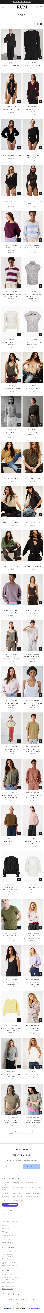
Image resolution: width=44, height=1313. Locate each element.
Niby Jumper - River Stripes (33, 249)
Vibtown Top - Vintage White (32, 704)
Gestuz (32, 608)
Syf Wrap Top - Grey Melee (11, 434)
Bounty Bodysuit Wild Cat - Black (33, 203)
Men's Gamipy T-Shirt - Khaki (11, 937)
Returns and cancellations (9, 1242)
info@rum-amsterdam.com (9, 1265)
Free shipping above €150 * (22, 2)
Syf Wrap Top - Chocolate (33, 434)
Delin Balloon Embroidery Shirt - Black (11, 890)
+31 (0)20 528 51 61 (8, 1263)
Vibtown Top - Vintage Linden (11, 750)
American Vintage (11, 245)
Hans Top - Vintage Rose (33, 843)
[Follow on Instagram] (8, 1294)
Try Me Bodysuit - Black (11, 156)
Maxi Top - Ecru (32, 1074)
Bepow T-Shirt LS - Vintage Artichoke (11, 658)
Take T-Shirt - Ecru (11, 523)
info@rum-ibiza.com (7, 1288)
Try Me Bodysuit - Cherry (32, 111)
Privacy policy (6, 1228)
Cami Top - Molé (32, 611)
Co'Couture (33, 291)
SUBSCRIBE (31, 1166)
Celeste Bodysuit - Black (11, 203)
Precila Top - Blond (11, 479)
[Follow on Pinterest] (14, 1294)
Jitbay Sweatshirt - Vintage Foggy (33, 1029)
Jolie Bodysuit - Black (11, 110)
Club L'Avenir (11, 63)
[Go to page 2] (33, 1131)
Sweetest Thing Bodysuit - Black (33, 157)
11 (28, 1131)
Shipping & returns (7, 1235)
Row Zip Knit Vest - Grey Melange (33, 343)
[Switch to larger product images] (37, 24)
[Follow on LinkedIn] (24, 1294)
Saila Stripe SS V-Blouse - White (33, 889)
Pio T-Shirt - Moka (32, 479)
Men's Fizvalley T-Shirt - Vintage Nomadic (33, 750)
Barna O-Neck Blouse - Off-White (11, 343)
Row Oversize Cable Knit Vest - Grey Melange (32, 296)
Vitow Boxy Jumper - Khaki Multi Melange (32, 1122)
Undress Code (11, 107)
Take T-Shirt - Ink (32, 523)
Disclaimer (5, 1225)
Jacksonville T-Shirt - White (33, 658)
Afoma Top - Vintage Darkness (11, 983)
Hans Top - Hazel (11, 842)
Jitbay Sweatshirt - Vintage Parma (33, 983)
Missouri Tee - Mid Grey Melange (11, 1075)
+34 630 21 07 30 (8, 1286)
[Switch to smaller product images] (41, 24)
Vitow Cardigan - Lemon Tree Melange (11, 1029)
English (33, 1299)
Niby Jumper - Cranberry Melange (11, 249)
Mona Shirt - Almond (11, 567)
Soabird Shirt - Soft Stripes (11, 704)
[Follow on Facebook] (3, 1294)
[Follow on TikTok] (19, 1294)
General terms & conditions (9, 1222)
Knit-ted (11, 838)
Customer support (7, 1239)
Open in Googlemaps (8, 1259)
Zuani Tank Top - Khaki (11, 389)
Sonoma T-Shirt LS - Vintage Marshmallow (32, 937)
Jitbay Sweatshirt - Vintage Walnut (33, 796)
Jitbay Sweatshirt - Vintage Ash (11, 612)
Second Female (11, 1071)
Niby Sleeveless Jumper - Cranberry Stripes (11, 295)
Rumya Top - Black (32, 66)
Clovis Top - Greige (33, 389)
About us (4, 1215)
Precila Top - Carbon (32, 567)
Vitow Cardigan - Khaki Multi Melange (11, 796)
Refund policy (6, 1232)
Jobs (3, 1218)
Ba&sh (11, 386)
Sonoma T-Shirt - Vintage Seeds (11, 1122)
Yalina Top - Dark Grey (11, 66)
